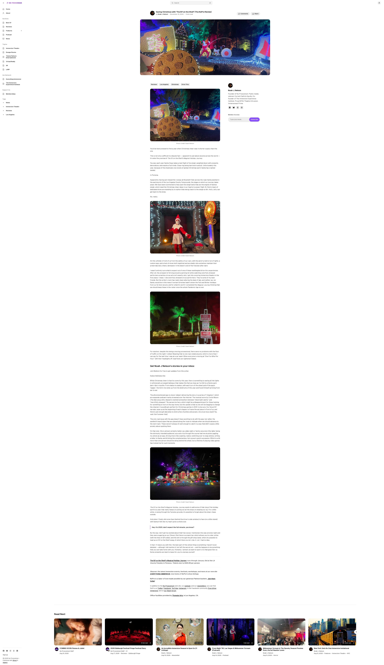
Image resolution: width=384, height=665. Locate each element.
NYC (348, 653)
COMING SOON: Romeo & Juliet (72, 648)
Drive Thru (185, 84)
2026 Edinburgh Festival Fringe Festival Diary (128, 648)
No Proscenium (168, 586)
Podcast (225, 655)
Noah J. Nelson (163, 14)
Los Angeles (164, 84)
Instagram (182, 588)
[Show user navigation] (379, 3)
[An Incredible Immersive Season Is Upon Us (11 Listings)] (180, 631)
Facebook (167, 588)
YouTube (175, 588)
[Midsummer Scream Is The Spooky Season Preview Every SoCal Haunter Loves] (281, 631)
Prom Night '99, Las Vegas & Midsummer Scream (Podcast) (231, 649)
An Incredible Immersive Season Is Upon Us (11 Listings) (179, 649)
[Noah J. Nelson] (152, 13)
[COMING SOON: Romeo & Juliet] (78, 631)
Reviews (154, 84)
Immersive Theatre (338, 653)
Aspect (5, 662)
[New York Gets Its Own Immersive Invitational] (332, 631)
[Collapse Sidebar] (3, 3)
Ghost (15, 660)
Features (327, 653)
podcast (187, 586)
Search (176, 3)
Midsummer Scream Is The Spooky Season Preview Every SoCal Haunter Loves (283, 649)
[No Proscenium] (14, 3)
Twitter (160, 588)
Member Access (233, 115)
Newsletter (176, 655)
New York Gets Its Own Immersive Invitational (331, 648)
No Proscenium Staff (67, 651)
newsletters (201, 586)
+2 (126, 651)
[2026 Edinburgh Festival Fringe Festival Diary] (129, 631)
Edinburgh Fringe (134, 653)
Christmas (175, 84)
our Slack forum (170, 591)
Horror (276, 655)
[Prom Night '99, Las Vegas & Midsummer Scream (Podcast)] (230, 631)
